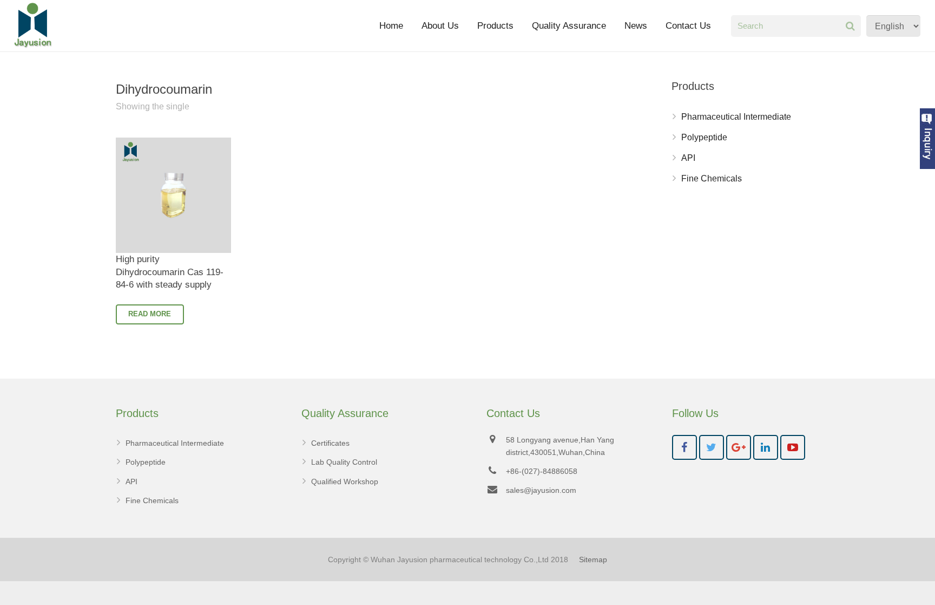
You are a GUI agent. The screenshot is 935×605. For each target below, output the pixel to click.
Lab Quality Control (344, 462)
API (688, 157)
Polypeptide (704, 137)
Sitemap (593, 559)
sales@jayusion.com (541, 490)
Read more (149, 314)
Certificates (330, 443)
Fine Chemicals (711, 178)
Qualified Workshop (344, 481)
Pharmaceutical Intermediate (736, 116)
